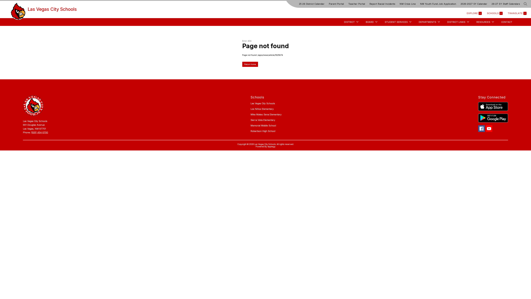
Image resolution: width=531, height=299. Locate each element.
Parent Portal (336, 3)
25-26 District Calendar (312, 3)
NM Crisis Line (408, 3)
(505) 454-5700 (39, 132)
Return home (250, 64)
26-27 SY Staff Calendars (506, 3)
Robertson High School (263, 131)
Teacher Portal (356, 3)
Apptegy (271, 146)
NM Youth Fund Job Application (438, 3)
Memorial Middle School (263, 125)
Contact (506, 22)
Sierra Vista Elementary (263, 120)
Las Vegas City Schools (263, 103)
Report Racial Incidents (382, 3)
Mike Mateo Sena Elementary (266, 114)
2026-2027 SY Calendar (474, 3)
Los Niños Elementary (262, 109)
